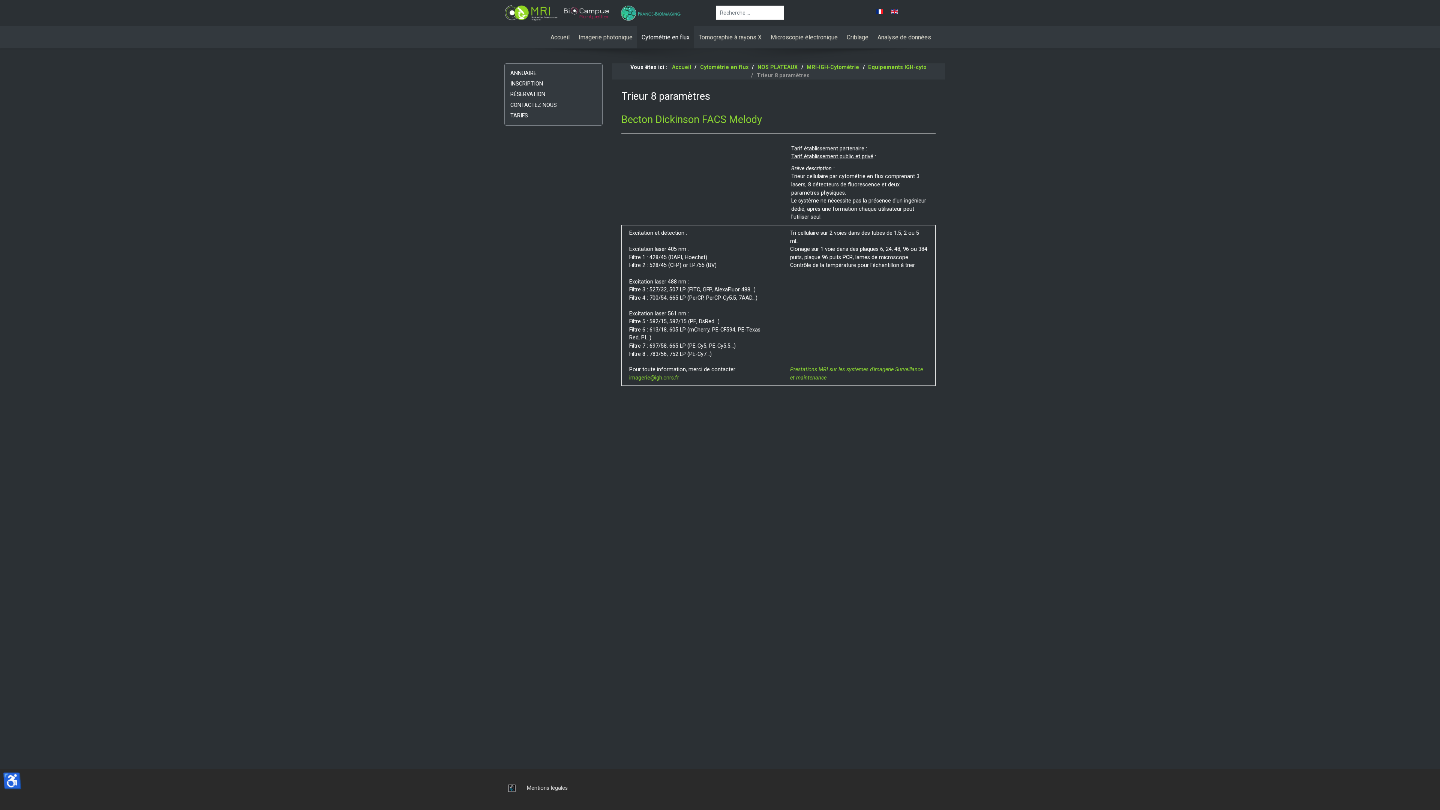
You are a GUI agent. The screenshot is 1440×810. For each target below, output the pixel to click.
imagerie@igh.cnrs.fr (654, 378)
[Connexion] (510, 788)
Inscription (526, 84)
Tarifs (519, 115)
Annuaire (523, 73)
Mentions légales (547, 788)
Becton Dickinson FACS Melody (691, 120)
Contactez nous (533, 105)
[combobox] (750, 13)
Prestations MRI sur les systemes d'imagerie (842, 369)
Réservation (527, 94)
